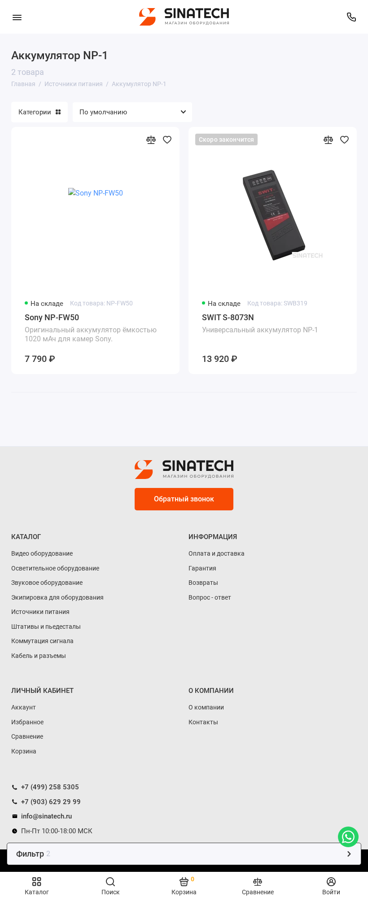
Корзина (23, 751)
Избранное (27, 722)
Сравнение (27, 736)
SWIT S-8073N (260, 323)
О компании (206, 707)
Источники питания (40, 611)
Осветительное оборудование (55, 568)
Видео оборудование (42, 553)
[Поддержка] (351, 17)
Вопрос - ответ (209, 597)
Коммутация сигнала (42, 640)
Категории (34, 112)
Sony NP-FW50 (91, 328)
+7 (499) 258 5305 (49, 787)
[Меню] (17, 17)
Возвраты (203, 582)
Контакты (203, 722)
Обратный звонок (184, 499)
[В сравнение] (151, 139)
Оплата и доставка (216, 553)
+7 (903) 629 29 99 (50, 802)
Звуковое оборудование (47, 582)
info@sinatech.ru (45, 816)
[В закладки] (167, 139)
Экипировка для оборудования (57, 597)
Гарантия (202, 568)
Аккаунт (23, 707)
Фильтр (33, 853)
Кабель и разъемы (38, 655)
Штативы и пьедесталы (46, 626)
